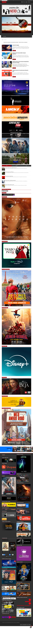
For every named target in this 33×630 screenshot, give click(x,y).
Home (2, 39)
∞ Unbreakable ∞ (25, 624)
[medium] (28, 2)
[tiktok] (26, 2)
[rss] (29, 2)
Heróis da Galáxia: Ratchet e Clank (9, 184)
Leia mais (14, 50)
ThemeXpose (17, 622)
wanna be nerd (9, 622)
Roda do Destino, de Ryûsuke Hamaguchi (10, 180)
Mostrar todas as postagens (23, 42)
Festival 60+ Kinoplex (15, 45)
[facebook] (23, 2)
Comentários (27, 46)
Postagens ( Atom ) (6, 79)
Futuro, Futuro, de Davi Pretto (9, 176)
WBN (29, 624)
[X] (24, 2)
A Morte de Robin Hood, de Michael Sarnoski (11, 167)
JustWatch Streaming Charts (9, 557)
